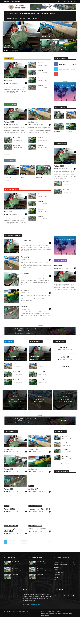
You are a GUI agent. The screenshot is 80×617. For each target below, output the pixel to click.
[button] (58, 1)
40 (21, 542)
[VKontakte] (73, 595)
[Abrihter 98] (68, 45)
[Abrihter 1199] (21, 36)
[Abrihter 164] (58, 30)
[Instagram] (65, 1)
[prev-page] (5, 97)
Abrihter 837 (41, 70)
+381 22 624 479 (16, 1)
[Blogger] (55, 595)
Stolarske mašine (13, 14)
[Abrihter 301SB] (15, 501)
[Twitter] (68, 1)
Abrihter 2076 (41, 145)
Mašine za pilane (28, 14)
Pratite (73, 69)
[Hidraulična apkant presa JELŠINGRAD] (15, 521)
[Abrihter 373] (32, 87)
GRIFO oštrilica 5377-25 (37, 529)
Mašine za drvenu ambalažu (46, 14)
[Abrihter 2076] (32, 147)
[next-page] (8, 97)
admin (6, 83)
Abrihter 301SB (9, 509)
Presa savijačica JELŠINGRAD (39, 509)
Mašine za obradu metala (16, 18)
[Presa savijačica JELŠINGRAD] (39, 501)
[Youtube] (74, 1)
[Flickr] (64, 595)
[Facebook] (61, 1)
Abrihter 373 (41, 85)
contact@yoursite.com (36, 604)
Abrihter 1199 (9, 81)
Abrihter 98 (41, 78)
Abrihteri (7, 45)
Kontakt (6, 1)
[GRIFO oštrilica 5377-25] (39, 521)
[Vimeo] (71, 1)
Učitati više (64, 463)
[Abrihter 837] (49, 45)
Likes (74, 64)
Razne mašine (32, 18)
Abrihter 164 (41, 63)
